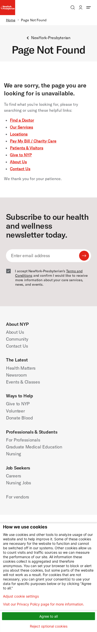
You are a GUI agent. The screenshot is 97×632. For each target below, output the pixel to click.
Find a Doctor (22, 120)
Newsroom (16, 375)
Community (17, 339)
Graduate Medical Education (34, 447)
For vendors (17, 497)
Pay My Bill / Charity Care (33, 140)
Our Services (21, 127)
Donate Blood (19, 418)
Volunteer (15, 411)
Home (10, 20)
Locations (19, 134)
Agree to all (48, 616)
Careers (13, 476)
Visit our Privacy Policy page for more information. (43, 604)
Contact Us (20, 168)
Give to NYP (21, 154)
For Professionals (23, 440)
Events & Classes (23, 382)
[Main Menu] (88, 7)
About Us (18, 161)
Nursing (13, 454)
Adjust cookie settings (21, 596)
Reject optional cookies (48, 626)
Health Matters (21, 368)
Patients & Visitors (26, 147)
